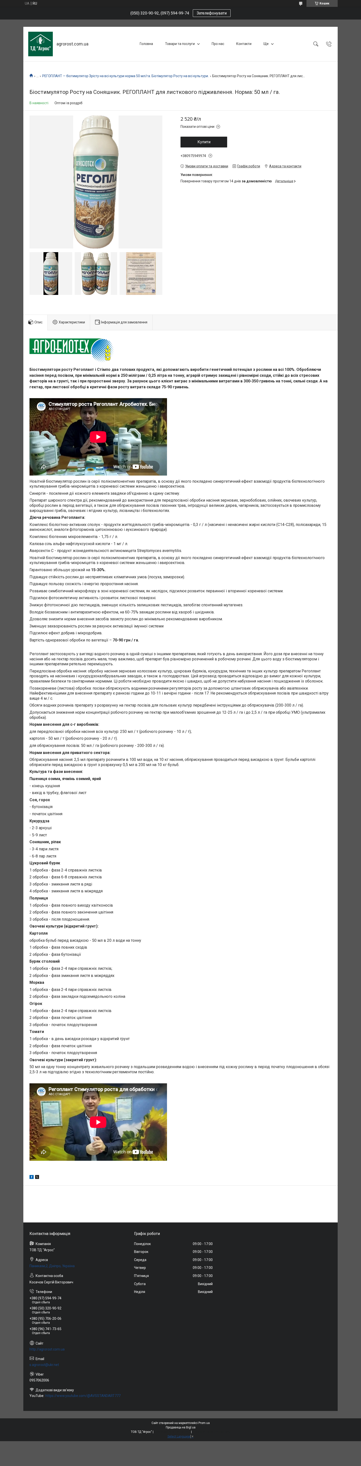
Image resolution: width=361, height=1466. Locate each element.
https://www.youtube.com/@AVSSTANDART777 (83, 1396)
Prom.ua (204, 1423)
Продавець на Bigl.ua (180, 1427)
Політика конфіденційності (211, 1432)
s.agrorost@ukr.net (44, 1365)
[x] (37, 1178)
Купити (203, 142)
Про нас (218, 44)
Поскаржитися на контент (172, 1432)
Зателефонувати (212, 13)
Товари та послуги (180, 44)
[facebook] (31, 1178)
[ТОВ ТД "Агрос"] (40, 44)
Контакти (243, 44)
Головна (146, 44)
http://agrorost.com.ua (47, 1349)
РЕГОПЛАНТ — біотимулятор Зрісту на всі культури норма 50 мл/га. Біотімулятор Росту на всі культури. (125, 76)
